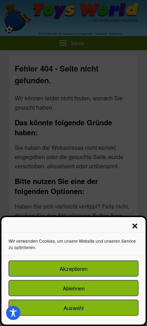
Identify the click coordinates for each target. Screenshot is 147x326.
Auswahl (73, 307)
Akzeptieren (73, 268)
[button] (134, 226)
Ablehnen (74, 288)
